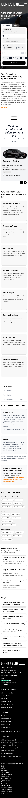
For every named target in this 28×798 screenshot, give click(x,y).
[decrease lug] (21, 58)
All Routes (4, 770)
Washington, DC (6, 721)
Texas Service (5, 772)
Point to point (6, 25)
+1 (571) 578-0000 (7, 667)
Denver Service (5, 785)
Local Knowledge (8, 399)
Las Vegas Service (6, 774)
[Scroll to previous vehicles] (21, 182)
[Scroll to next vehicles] (25, 182)
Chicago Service (5, 784)
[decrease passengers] (10, 58)
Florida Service (5, 776)
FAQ (2, 767)
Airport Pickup (7, 386)
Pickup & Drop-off (8, 390)
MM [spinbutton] (7, 48)
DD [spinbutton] (10, 48)
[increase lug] (26, 58)
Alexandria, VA (5, 727)
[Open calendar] (4, 48)
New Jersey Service (6, 787)
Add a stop (7, 35)
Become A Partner (7, 707)
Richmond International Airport (10, 740)
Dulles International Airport (9, 748)
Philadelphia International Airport (11, 756)
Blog (2, 765)
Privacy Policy (5, 793)
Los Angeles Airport (7, 753)
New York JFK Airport (7, 750)
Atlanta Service (5, 780)
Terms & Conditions (6, 789)
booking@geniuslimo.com (9, 670)
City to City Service (7, 693)
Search (15, 63)
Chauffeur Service (6, 701)
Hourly (15, 25)
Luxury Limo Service (7, 704)
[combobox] (14, 32)
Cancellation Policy (6, 791)
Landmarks (20, 399)
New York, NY (5, 716)
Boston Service (5, 782)
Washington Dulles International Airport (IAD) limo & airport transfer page (13, 479)
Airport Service (5, 696)
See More (4, 107)
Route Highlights (7, 395)
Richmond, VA (5, 724)
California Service (6, 778)
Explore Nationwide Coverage (10, 731)
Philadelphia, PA (6, 719)
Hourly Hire (4, 698)
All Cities (3, 768)
